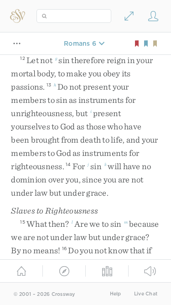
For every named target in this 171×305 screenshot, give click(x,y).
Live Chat (145, 294)
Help (115, 294)
